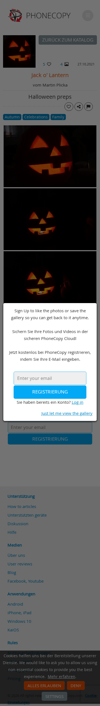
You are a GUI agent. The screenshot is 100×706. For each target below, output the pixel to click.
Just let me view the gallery (66, 413)
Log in (77, 402)
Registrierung (50, 392)
